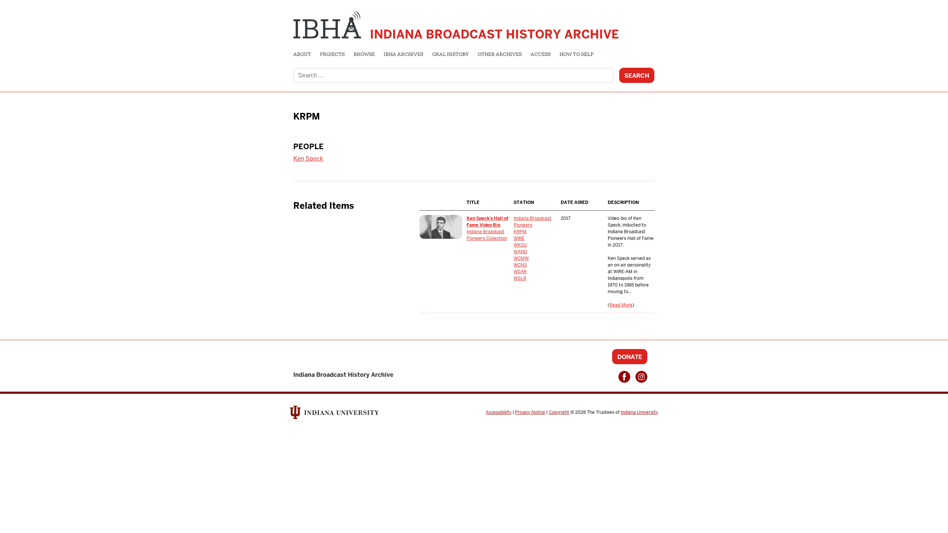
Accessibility (498, 412)
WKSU (520, 245)
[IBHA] (327, 23)
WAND (520, 252)
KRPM (520, 232)
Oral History (450, 55)
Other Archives (500, 55)
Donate (629, 357)
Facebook (624, 377)
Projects (332, 55)
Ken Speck (308, 158)
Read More (621, 305)
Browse (364, 55)
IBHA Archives (403, 55)
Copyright (559, 412)
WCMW (521, 258)
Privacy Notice (530, 412)
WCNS (520, 265)
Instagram (641, 377)
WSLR (520, 278)
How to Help (577, 55)
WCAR (520, 272)
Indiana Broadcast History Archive (494, 34)
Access (541, 55)
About (302, 55)
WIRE (519, 238)
